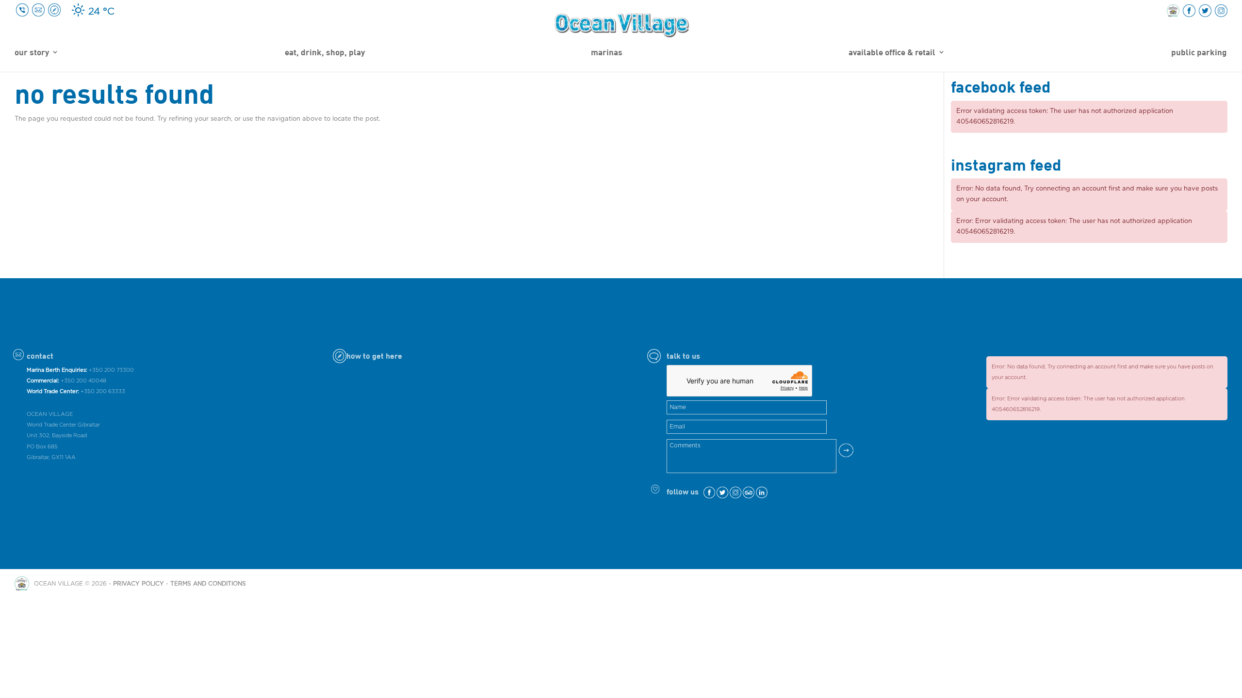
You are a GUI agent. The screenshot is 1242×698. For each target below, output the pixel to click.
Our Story (32, 52)
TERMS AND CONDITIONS (208, 584)
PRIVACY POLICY (138, 584)
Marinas (606, 52)
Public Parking (1198, 52)
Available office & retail (892, 52)
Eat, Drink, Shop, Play (325, 52)
